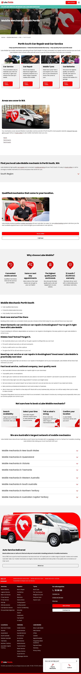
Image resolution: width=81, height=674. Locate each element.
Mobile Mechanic (12, 37)
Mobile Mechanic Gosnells (52, 578)
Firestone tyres (37, 597)
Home (3, 37)
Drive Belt (19, 610)
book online (18, 133)
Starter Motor (20, 600)
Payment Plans (37, 645)
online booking (58, 223)
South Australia (5, 635)
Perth (5, 138)
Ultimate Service (5, 605)
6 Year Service (5, 600)
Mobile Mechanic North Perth (21, 578)
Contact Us (55, 594)
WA (20, 37)
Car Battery (20, 592)
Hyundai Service (21, 633)
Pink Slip (3, 602)
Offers (35, 633)
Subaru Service (21, 651)
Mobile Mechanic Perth (37, 578)
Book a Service (5, 589)
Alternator (20, 597)
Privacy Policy (37, 650)
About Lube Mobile (38, 628)
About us (40, 566)
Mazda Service (21, 643)
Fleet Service (36, 630)
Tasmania (3, 641)
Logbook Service (5, 592)
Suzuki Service (21, 653)
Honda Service (21, 630)
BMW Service (20, 641)
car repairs (21, 167)
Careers (35, 635)
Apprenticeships (37, 638)
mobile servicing (40, 167)
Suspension (20, 615)
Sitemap (55, 601)
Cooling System (21, 605)
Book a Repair (20, 589)
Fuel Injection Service (7, 607)
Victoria (3, 630)
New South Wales (5, 628)
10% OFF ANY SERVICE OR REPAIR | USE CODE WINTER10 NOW (20, 7)
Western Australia (6, 638)
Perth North (7, 140)
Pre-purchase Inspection (8, 610)
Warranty (35, 648)
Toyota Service (21, 646)
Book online (6, 83)
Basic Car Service (5, 594)
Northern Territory (6, 643)
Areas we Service (57, 598)
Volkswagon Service (22, 656)
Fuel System (20, 618)
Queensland (4, 633)
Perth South (7, 142)
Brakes (19, 594)
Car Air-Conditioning (22, 607)
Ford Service (20, 635)
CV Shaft (19, 620)
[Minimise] (76, 661)
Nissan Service (21, 648)
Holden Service (21, 628)
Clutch (19, 613)
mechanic (51, 439)
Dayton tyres (36, 600)
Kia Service (20, 638)
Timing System (21, 602)
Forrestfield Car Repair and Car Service (24, 581)
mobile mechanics (26, 223)
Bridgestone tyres (38, 594)
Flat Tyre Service (37, 592)
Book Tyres (36, 589)
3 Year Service (5, 597)
